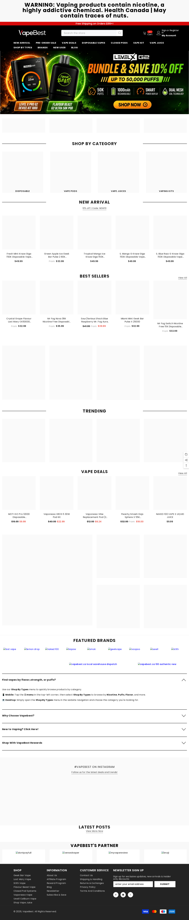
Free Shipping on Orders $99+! (94, 23)
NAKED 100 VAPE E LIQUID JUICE (170, 516)
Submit (165, 884)
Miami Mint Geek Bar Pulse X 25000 (132, 320)
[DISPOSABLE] (22, 172)
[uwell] (125, 649)
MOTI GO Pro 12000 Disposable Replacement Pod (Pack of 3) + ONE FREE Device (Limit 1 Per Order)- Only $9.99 (19, 516)
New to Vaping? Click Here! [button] (20, 729)
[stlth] (146, 649)
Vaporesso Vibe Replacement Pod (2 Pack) (94, 516)
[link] (94, 664)
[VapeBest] (23, 125)
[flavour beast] (167, 649)
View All (182, 277)
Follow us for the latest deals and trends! (94, 772)
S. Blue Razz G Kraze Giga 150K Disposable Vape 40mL (170, 255)
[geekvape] (83, 649)
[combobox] (88, 33)
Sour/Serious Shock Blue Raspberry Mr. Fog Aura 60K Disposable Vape (94, 320)
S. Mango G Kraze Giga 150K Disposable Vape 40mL (132, 255)
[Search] (92, 33)
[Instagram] (123, 894)
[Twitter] (130, 894)
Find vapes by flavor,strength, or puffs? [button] (29, 679)
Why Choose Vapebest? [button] (18, 715)
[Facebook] (115, 894)
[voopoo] (104, 649)
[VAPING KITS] (166, 172)
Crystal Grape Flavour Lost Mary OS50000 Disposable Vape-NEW (19, 320)
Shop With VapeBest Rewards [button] (22, 742)
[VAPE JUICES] (118, 172)
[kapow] (41, 649)
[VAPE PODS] (70, 172)
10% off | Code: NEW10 (95, 208)
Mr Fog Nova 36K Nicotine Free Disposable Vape (57, 320)
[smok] (62, 649)
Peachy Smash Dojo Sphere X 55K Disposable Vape (132, 516)
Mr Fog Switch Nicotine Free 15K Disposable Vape (170, 325)
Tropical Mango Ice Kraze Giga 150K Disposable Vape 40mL (94, 255)
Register (174, 30)
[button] (94, 680)
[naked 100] (20, 649)
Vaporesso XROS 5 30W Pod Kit (57, 516)
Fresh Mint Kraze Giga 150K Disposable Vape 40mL (19, 255)
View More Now (94, 831)
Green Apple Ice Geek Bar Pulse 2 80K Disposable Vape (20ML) (56, 255)
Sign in (164, 31)
